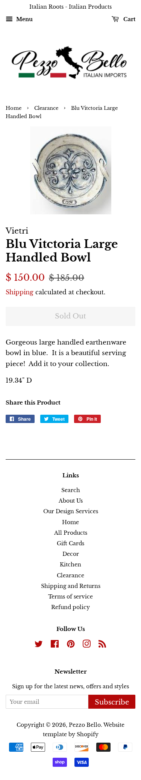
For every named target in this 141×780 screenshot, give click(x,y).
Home (13, 108)
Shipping (19, 292)
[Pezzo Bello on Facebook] (54, 645)
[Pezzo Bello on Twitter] (39, 645)
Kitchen (70, 564)
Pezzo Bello (85, 725)
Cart (128, 19)
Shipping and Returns (70, 586)
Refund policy (70, 607)
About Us (71, 500)
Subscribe (112, 702)
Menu (24, 19)
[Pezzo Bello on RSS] (102, 645)
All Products (70, 532)
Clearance (46, 108)
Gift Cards (70, 543)
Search (70, 490)
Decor (70, 554)
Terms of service (70, 596)
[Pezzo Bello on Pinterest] (71, 645)
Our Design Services (70, 511)
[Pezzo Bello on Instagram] (86, 645)
